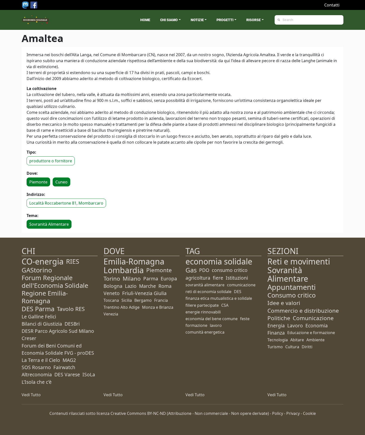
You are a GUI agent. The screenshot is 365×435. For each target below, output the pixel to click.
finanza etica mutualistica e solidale (218, 298)
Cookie (309, 413)
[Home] (35, 20)
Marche (147, 286)
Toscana (111, 300)
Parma (150, 278)
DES (237, 291)
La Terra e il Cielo (41, 360)
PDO (204, 270)
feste (245, 318)
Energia (276, 325)
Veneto (112, 293)
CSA (224, 305)
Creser (29, 338)
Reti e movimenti (298, 261)
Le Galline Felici (39, 316)
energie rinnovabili (203, 312)
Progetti (225, 20)
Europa (169, 278)
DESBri (72, 323)
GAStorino (37, 270)
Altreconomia (37, 374)
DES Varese (67, 374)
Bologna (113, 286)
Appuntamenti (291, 287)
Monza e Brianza (157, 307)
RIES (72, 261)
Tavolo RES (71, 309)
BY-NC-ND (156, 413)
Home (145, 20)
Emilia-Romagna (134, 261)
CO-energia (43, 261)
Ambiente (315, 340)
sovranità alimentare (204, 285)
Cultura (292, 346)
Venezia (111, 314)
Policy (277, 413)
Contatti (331, 5)
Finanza (276, 332)
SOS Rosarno (36, 367)
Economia (316, 325)
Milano (132, 278)
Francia (161, 300)
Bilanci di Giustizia (42, 323)
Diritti (307, 346)
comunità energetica (204, 332)
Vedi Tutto (31, 394)
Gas (191, 270)
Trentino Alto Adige (122, 307)
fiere (218, 277)
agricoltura (197, 277)
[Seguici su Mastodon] (26, 4)
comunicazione (241, 285)
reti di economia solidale (208, 291)
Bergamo (143, 300)
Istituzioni (237, 277)
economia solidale (218, 261)
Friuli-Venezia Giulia (144, 293)
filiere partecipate (202, 305)
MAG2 (69, 360)
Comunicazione (313, 318)
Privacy (293, 413)
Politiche (278, 318)
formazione (196, 325)
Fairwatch (64, 367)
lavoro (216, 325)
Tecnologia (277, 340)
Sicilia (126, 300)
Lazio (131, 286)
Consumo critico (291, 295)
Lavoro (295, 325)
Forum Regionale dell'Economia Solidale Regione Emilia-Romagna (55, 289)
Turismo (275, 346)
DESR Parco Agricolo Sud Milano (58, 331)
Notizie (197, 20)
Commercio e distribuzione (303, 310)
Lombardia (124, 270)
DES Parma (38, 308)
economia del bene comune (211, 318)
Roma (165, 286)
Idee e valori (283, 303)
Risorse (253, 20)
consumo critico (230, 270)
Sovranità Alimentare (49, 224)
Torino (112, 278)
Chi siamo (169, 20)
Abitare (297, 340)
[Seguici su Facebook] (33, 4)
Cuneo (61, 182)
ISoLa (88, 374)
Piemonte (38, 182)
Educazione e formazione (311, 332)
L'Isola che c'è (37, 382)
